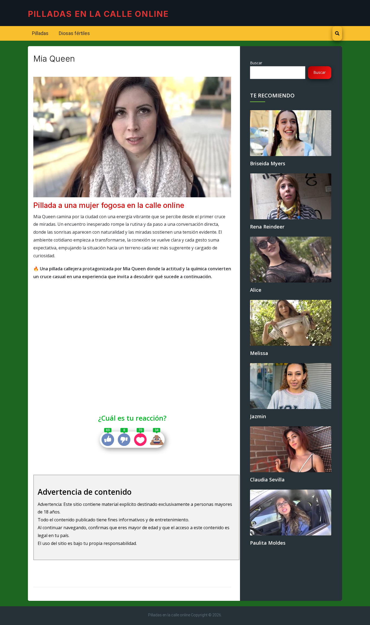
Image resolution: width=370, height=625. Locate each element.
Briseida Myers (267, 163)
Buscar (256, 62)
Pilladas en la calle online (98, 14)
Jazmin (258, 416)
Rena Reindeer (267, 226)
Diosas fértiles (74, 33)
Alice (255, 290)
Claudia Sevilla (267, 479)
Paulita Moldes (267, 543)
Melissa (259, 353)
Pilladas (40, 33)
